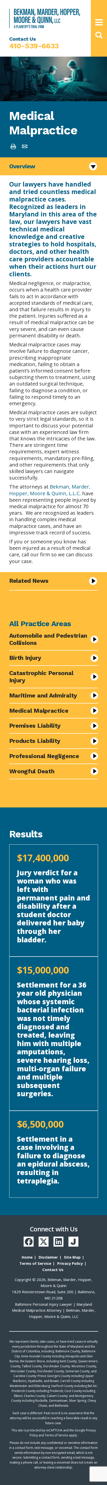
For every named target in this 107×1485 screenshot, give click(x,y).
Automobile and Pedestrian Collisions (48, 639)
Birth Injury (25, 657)
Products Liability (35, 740)
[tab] (53, 364)
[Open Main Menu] (99, 22)
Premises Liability (35, 725)
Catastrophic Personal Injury (41, 677)
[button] (99, 35)
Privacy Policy (70, 1263)
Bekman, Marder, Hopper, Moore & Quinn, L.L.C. (49, 489)
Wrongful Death (31, 771)
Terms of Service (35, 1263)
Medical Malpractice (38, 710)
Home (27, 1257)
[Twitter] (44, 1242)
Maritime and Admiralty (43, 695)
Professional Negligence (44, 756)
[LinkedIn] (58, 1242)
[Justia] (73, 1242)
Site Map (72, 1257)
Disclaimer (48, 1257)
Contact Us (52, 1269)
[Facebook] (29, 1242)
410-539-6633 (34, 46)
